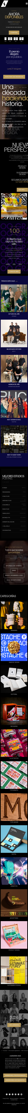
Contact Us (22, 1098)
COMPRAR (14, 32)
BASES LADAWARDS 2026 (14, 575)
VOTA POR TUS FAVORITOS (14, 76)
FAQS (14, 570)
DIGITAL (14, 854)
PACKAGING (14, 726)
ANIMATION (14, 886)
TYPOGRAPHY (14, 790)
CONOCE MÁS (14, 271)
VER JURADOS (14, 1025)
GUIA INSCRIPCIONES (14, 580)
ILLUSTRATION (14, 758)
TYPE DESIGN (14, 822)
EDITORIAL (14, 694)
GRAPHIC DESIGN (14, 662)
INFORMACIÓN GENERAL (14, 565)
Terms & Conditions (14, 1098)
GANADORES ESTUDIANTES (15, 1080)
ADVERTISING (14, 918)
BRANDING (14, 630)
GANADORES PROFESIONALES (15, 1075)
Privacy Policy (6, 1098)
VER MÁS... (22, 189)
